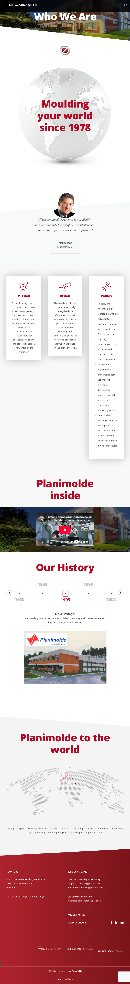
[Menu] (6, 5)
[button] (9, 593)
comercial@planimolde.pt (88, 879)
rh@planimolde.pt (95, 887)
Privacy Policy (76, 915)
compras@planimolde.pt (90, 883)
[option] (19, 595)
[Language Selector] (124, 5)
